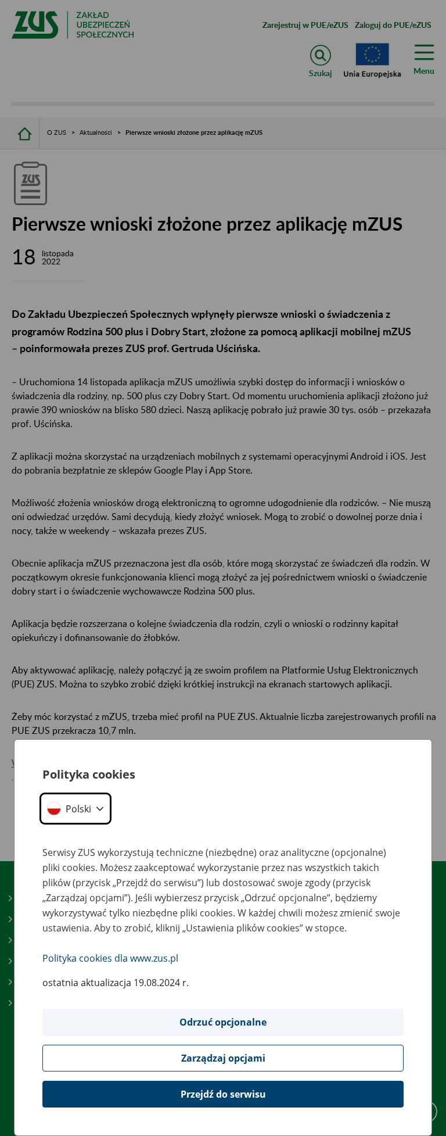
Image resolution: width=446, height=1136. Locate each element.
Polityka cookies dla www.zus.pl (110, 958)
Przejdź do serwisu (223, 1094)
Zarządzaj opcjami (223, 1058)
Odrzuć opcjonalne (223, 1022)
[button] (75, 808)
